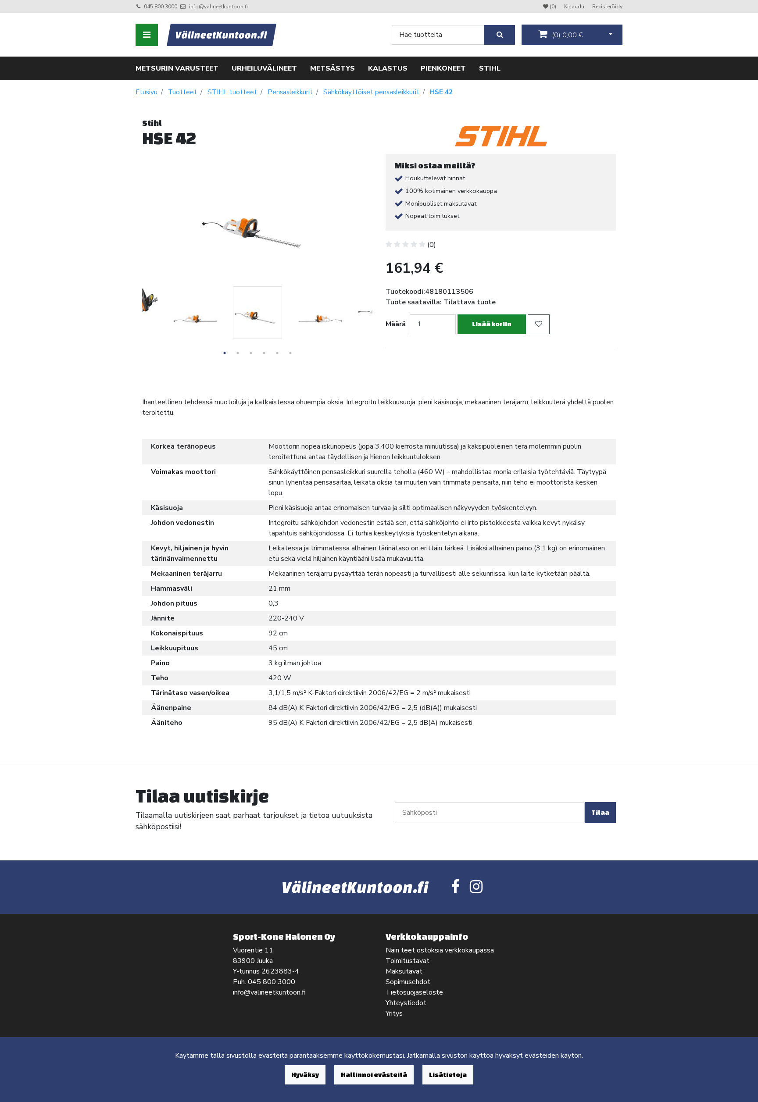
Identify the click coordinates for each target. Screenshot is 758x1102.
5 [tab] (277, 353)
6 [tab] (290, 353)
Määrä (396, 324)
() (566, 35)
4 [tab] (264, 353)
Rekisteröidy (607, 6)
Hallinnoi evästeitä (374, 1074)
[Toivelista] (539, 324)
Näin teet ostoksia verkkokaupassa (440, 950)
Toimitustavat (407, 961)
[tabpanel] (257, 312)
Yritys (394, 1013)
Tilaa (600, 812)
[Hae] (499, 35)
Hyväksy (305, 1074)
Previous (135, 325)
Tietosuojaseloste (414, 992)
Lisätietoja (448, 1074)
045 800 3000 (160, 6)
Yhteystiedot (406, 1003)
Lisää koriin (491, 324)
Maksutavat (404, 971)
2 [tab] (237, 353)
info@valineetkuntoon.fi (218, 6)
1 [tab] (224, 353)
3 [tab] (251, 353)
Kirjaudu (575, 6)
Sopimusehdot (408, 982)
